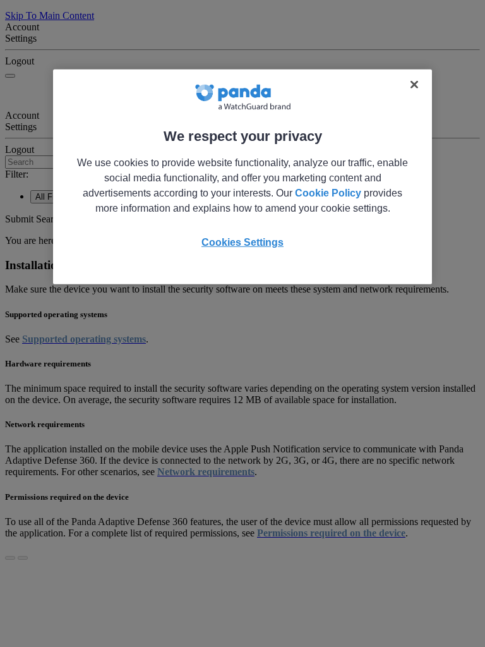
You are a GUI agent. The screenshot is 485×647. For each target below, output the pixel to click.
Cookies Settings (242, 241)
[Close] (414, 84)
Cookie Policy (328, 192)
